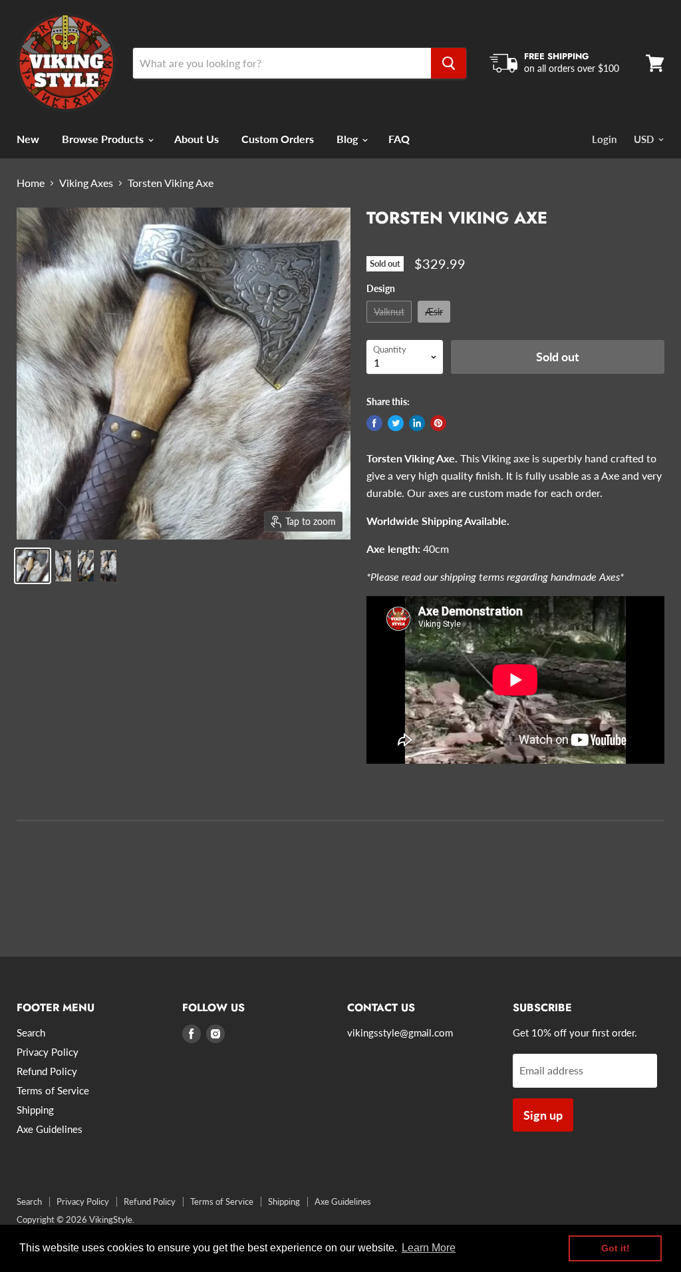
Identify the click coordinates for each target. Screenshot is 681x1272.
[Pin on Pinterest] (438, 423)
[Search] (448, 63)
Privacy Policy (47, 1052)
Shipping (35, 1110)
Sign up (543, 1115)
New (28, 138)
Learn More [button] (429, 1247)
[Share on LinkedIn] (417, 423)
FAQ (399, 138)
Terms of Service (53, 1090)
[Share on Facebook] (374, 423)
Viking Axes (86, 183)
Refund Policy (47, 1071)
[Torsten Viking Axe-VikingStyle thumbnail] (63, 566)
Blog (348, 138)
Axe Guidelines (49, 1129)
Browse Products (104, 138)
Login (604, 139)
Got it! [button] (615, 1248)
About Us (196, 138)
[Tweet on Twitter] (396, 423)
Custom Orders (277, 138)
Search (31, 1032)
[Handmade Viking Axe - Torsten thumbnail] (32, 566)
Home (31, 183)
